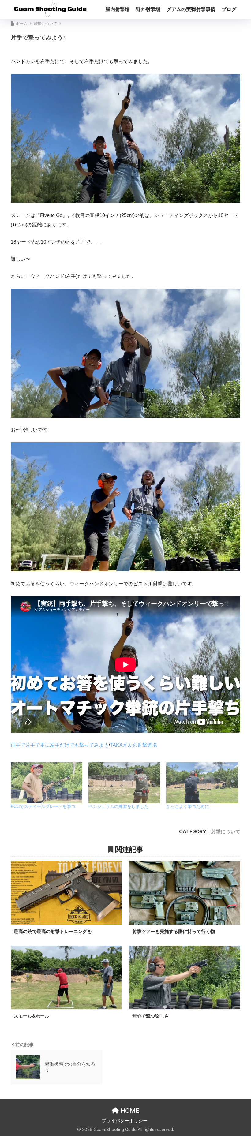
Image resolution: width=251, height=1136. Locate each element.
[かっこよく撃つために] (202, 782)
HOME (129, 1110)
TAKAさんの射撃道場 (133, 745)
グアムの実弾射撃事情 (191, 9)
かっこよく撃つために (187, 806)
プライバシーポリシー (125, 1120)
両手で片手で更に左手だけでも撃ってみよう (60, 745)
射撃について (225, 832)
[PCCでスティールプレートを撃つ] (46, 782)
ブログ (229, 9)
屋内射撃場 (117, 9)
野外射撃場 (148, 9)
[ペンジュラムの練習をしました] (124, 782)
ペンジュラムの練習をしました (118, 806)
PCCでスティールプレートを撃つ (43, 806)
